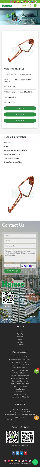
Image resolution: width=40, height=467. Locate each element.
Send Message (12, 271)
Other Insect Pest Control (20, 381)
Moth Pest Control (20, 373)
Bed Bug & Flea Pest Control (20, 375)
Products (20, 337)
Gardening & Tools (20, 394)
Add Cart (21, 114)
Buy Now (21, 120)
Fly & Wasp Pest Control (20, 362)
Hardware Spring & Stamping (20, 397)
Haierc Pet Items (20, 389)
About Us (20, 334)
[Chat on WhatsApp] (35, 462)
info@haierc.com (15, 309)
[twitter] (17, 453)
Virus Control (20, 391)
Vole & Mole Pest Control (20, 370)
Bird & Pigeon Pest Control (20, 357)
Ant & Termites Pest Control (20, 378)
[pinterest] (25, 453)
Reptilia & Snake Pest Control (20, 383)
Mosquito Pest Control (20, 367)
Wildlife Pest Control (20, 386)
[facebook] (13, 453)
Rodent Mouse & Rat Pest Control (20, 359)
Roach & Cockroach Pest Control (20, 365)
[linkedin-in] (21, 453)
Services (20, 342)
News (20, 339)
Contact (20, 345)
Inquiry (21, 108)
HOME (20, 331)
